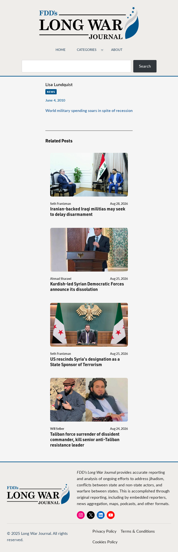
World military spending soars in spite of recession (89, 110)
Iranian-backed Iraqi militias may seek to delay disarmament (87, 211)
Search (145, 66)
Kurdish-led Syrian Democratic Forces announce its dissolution (87, 286)
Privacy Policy (104, 531)
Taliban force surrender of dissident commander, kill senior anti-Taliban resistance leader (84, 439)
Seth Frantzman (60, 204)
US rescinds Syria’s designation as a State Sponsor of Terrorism (85, 361)
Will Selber (57, 429)
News (51, 91)
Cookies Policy (104, 541)
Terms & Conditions (138, 531)
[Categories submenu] (102, 49)
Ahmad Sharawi (60, 279)
